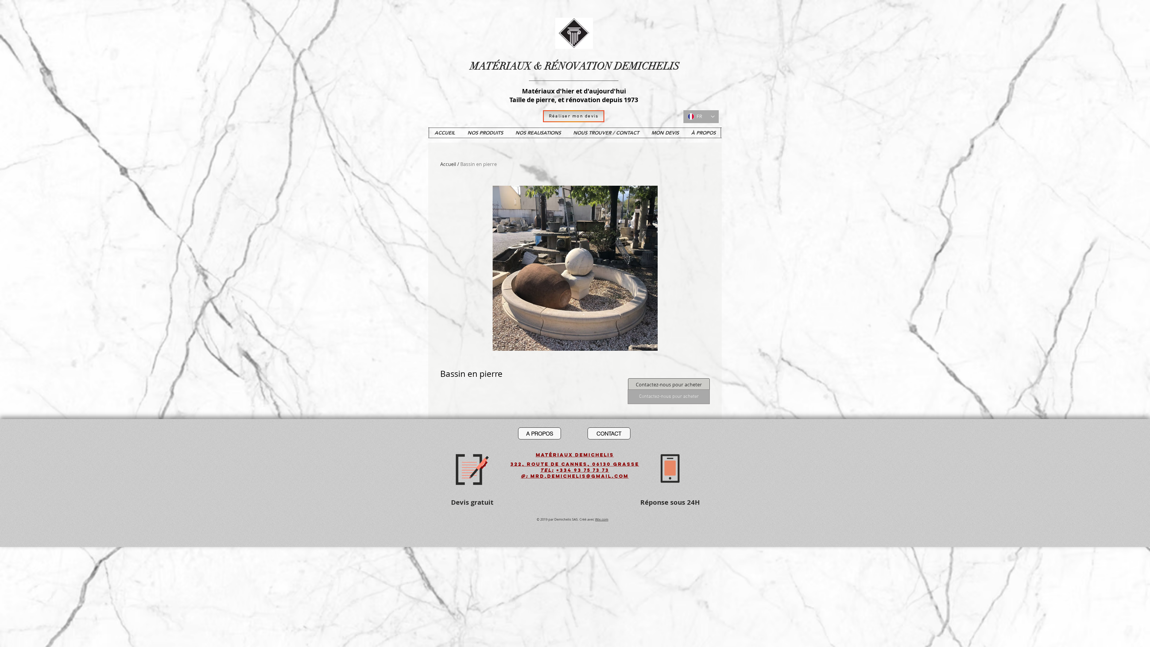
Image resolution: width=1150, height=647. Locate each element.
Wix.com (601, 519)
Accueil (448, 164)
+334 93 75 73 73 (582, 470)
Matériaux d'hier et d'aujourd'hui (574, 91)
